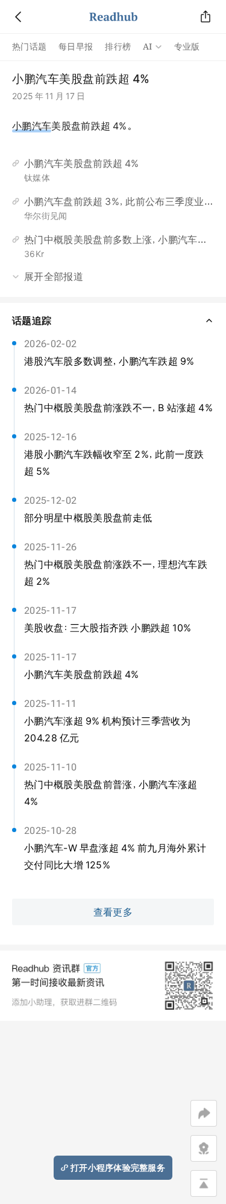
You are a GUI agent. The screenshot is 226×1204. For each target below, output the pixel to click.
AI (147, 46)
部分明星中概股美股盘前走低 (88, 517)
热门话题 (29, 46)
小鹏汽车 (31, 126)
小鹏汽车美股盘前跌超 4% (81, 163)
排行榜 (118, 46)
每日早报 (75, 46)
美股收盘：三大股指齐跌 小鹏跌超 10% (107, 628)
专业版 (187, 46)
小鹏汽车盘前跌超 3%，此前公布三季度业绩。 (122, 201)
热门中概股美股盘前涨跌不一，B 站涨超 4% (118, 407)
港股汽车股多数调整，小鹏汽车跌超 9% (109, 361)
